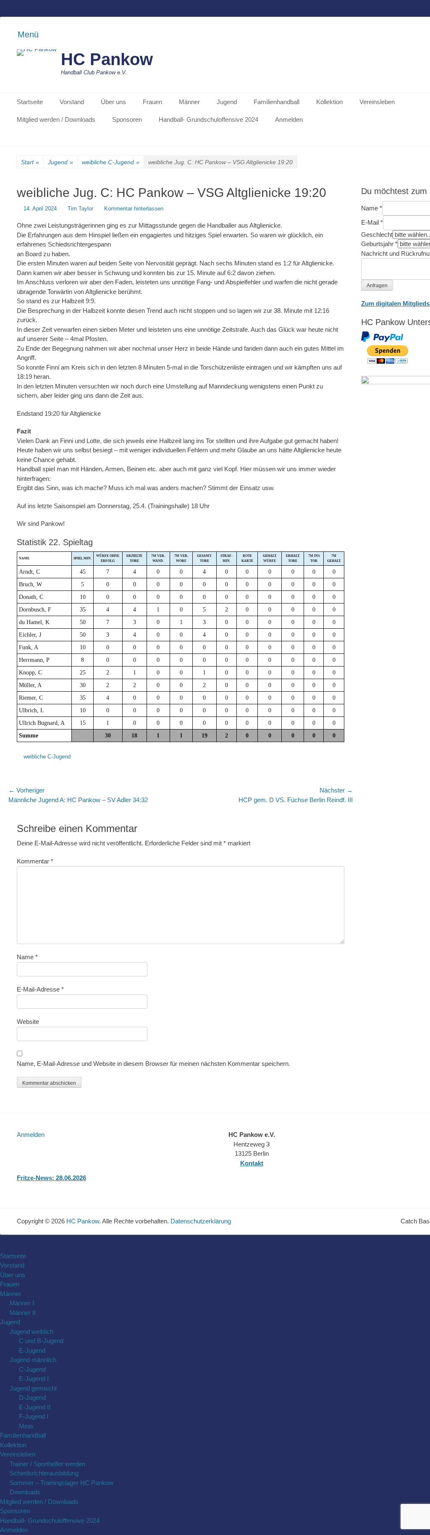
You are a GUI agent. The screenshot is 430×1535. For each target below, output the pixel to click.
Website (28, 1021)
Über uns (113, 101)
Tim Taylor (80, 208)
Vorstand (72, 101)
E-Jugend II (34, 1407)
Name (27, 956)
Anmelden (289, 119)
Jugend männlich (33, 1359)
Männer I (22, 1303)
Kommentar (35, 861)
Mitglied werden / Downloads (56, 119)
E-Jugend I (34, 1378)
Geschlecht (377, 234)
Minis (26, 1426)
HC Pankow (107, 59)
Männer (189, 101)
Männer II (23, 1312)
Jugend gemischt (33, 1388)
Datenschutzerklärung (200, 1221)
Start (30, 162)
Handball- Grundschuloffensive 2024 (208, 119)
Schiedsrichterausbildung (44, 1473)
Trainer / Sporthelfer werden (47, 1463)
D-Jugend (32, 1397)
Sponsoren (127, 119)
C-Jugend (32, 1369)
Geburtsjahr (379, 243)
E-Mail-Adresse (40, 989)
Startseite (30, 101)
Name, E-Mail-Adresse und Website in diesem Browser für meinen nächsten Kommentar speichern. (153, 1063)
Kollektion (329, 101)
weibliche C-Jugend (110, 162)
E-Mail (372, 222)
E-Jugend (32, 1350)
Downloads (25, 1492)
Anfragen (377, 286)
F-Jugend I (33, 1416)
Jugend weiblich (31, 1331)
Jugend (227, 101)
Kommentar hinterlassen (133, 208)
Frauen (152, 101)
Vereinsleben (377, 101)
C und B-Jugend (41, 1340)
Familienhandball (276, 101)
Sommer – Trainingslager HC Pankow (61, 1482)
